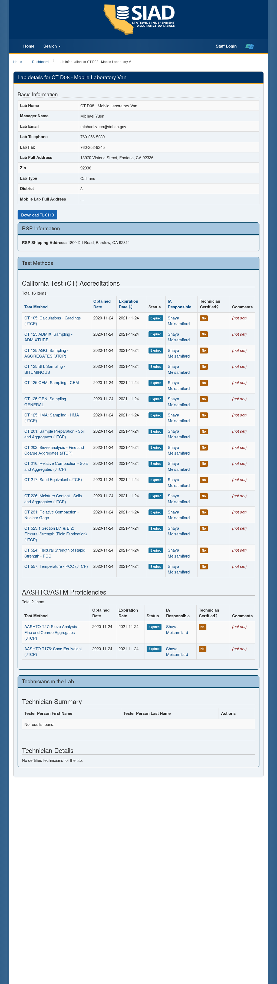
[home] (249, 46)
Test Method (36, 307)
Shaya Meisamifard (179, 320)
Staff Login (226, 46)
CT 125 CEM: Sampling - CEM (51, 382)
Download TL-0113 (37, 215)
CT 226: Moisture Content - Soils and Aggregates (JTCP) (53, 498)
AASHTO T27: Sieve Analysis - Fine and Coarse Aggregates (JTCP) (52, 632)
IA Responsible (179, 304)
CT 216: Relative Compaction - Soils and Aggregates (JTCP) (56, 466)
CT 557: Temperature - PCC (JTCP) (56, 566)
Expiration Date (128, 304)
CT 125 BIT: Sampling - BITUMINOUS (44, 369)
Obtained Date (102, 304)
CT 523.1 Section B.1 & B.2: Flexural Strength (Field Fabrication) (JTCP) (55, 533)
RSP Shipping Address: (44, 242)
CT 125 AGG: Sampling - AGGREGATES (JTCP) (46, 353)
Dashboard (40, 61)
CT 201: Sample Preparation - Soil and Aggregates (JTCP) (54, 433)
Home (28, 46)
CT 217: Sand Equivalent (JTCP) (53, 479)
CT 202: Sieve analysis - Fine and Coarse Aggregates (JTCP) (54, 450)
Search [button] (51, 46)
